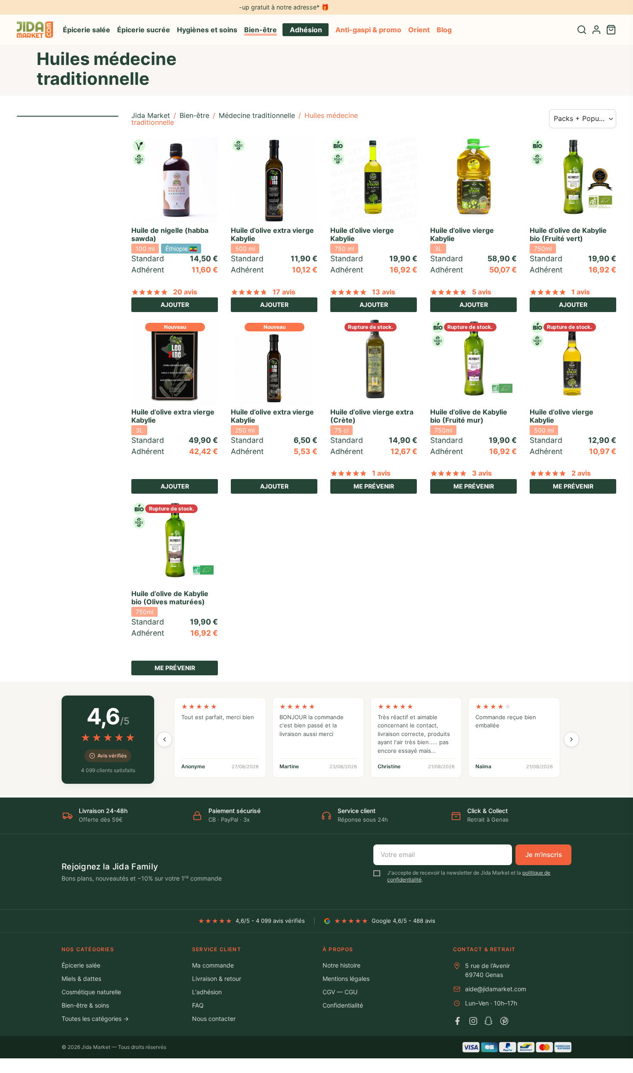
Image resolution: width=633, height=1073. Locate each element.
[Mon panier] (611, 30)
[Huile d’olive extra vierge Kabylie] (274, 180)
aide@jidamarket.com (495, 989)
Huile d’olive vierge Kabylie (362, 234)
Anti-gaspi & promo (368, 29)
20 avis (185, 292)
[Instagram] (473, 1021)
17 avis (284, 292)
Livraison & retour (216, 978)
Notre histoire (341, 965)
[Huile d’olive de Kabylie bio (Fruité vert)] (573, 180)
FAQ (198, 1005)
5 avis (481, 292)
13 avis (383, 292)
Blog (444, 29)
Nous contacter (214, 1018)
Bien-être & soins (85, 1005)
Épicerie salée (86, 29)
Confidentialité (343, 1005)
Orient (419, 29)
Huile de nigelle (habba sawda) (169, 234)
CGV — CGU (340, 992)
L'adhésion (207, 992)
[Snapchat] (488, 1021)
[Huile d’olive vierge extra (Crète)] (373, 361)
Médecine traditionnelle (257, 115)
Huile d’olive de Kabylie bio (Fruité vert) (568, 234)
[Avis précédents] (164, 739)
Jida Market (150, 115)
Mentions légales (346, 978)
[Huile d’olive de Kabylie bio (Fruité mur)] (473, 361)
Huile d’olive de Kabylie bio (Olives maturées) (169, 597)
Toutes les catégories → (95, 1018)
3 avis (482, 473)
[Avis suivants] (571, 739)
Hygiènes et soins (207, 29)
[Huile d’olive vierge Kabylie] (373, 180)
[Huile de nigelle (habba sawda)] (174, 180)
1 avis (580, 292)
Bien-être (260, 29)
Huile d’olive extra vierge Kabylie (272, 234)
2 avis (581, 473)
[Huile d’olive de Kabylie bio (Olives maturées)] (174, 543)
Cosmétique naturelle (91, 992)
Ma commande (213, 965)
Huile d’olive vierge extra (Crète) (371, 416)
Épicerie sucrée (143, 29)
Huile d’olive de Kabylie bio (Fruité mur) (468, 416)
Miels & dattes (81, 978)
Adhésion (306, 29)
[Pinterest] (504, 1021)
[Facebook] (457, 1021)
